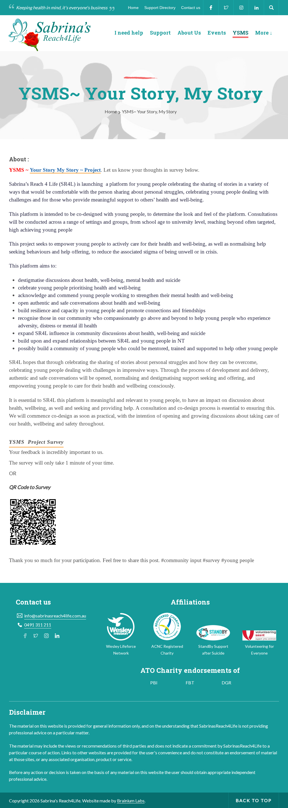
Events (217, 33)
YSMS (240, 33)
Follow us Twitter (35, 635)
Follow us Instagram (46, 635)
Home (133, 7)
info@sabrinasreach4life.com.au (55, 615)
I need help (128, 33)
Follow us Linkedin (256, 7)
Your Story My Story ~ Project (65, 170)
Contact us (190, 7)
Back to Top (254, 800)
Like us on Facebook (210, 7)
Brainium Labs (131, 800)
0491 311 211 (37, 624)
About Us (189, 33)
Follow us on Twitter (225, 7)
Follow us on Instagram (241, 7)
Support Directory (160, 7)
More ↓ (263, 33)
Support (160, 33)
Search (271, 7)
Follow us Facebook (25, 635)
